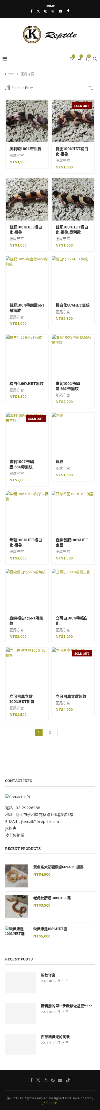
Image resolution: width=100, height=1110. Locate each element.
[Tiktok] (68, 11)
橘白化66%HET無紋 (73, 305)
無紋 (59, 461)
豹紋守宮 (48, 974)
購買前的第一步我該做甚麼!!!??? (66, 1005)
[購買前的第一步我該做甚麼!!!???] (20, 1013)
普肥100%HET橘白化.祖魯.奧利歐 (72, 229)
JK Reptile (50, 1102)
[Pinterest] (53, 11)
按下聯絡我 (14, 835)
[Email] (60, 11)
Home (50, 6)
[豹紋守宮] (20, 982)
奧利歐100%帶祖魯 (25, 148)
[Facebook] (31, 11)
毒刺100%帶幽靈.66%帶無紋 (68, 386)
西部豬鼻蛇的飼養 (55, 1036)
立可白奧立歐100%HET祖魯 (21, 699)
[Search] (94, 58)
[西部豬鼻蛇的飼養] (20, 1044)
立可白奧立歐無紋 (71, 696)
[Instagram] (45, 11)
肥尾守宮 (16, 155)
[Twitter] (38, 11)
